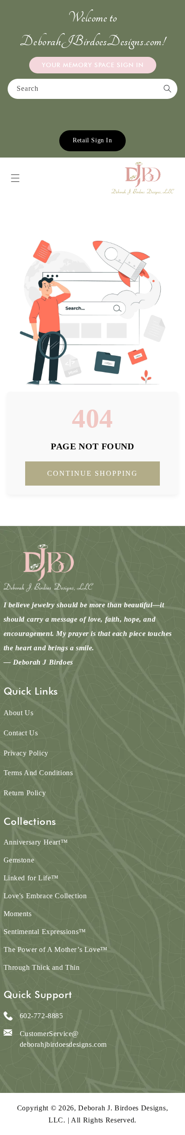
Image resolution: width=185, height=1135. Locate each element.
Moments (18, 913)
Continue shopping (92, 473)
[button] (15, 178)
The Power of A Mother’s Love (56, 949)
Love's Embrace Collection (45, 896)
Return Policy (25, 793)
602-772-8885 (41, 1016)
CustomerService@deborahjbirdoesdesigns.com (63, 1039)
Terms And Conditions (38, 773)
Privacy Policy (26, 753)
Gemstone (19, 860)
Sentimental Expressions (45, 931)
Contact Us (21, 733)
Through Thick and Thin (42, 967)
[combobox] (92, 89)
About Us (19, 713)
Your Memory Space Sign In (93, 64)
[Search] (167, 88)
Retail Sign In (92, 140)
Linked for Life (31, 878)
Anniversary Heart (36, 842)
